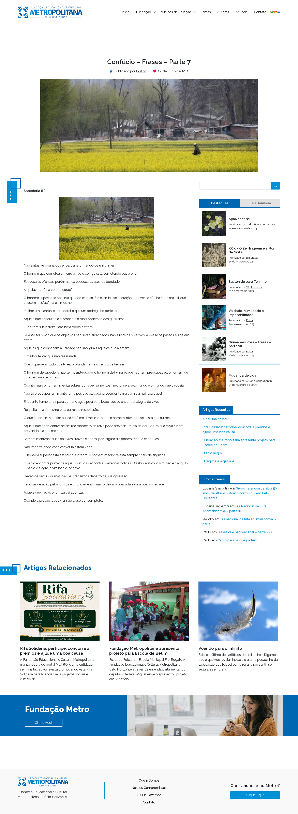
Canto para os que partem (237, 540)
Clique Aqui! (44, 723)
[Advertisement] (149, 38)
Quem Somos (149, 780)
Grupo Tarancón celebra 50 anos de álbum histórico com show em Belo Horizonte (240, 493)
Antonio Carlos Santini (259, 380)
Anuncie (242, 12)
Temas (206, 12)
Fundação (143, 12)
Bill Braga (252, 257)
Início (126, 12)
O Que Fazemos (149, 795)
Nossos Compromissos (149, 788)
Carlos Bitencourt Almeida (262, 224)
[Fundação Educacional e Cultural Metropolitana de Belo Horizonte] (50, 12)
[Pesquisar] (275, 186)
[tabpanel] (239, 303)
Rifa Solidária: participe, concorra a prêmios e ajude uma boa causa (236, 429)
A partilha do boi (215, 419)
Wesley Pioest (254, 287)
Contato (260, 12)
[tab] (219, 203)
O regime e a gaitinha (219, 461)
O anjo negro (212, 453)
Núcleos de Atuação (176, 12)
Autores (223, 12)
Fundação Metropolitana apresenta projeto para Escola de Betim (239, 442)
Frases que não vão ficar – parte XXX (245, 532)
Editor (249, 320)
